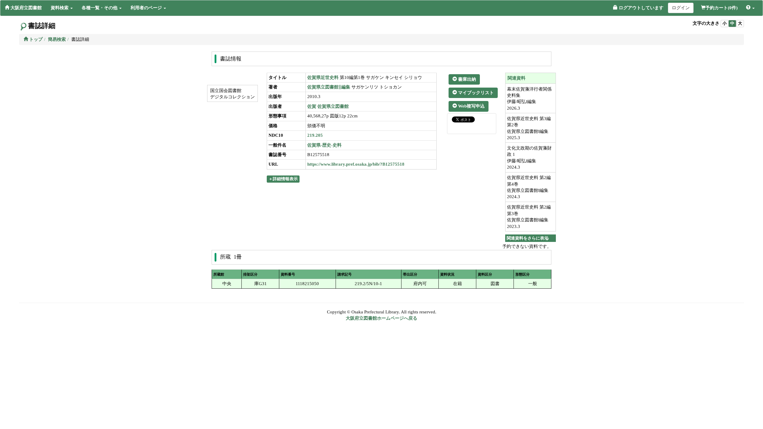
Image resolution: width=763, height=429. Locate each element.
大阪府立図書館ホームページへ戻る (381, 318)
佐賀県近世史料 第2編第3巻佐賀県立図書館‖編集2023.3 (529, 217)
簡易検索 (57, 39)
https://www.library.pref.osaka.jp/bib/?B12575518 (355, 164)
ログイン (681, 7)
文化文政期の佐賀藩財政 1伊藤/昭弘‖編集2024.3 (529, 158)
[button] (61, 7)
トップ (35, 39)
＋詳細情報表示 (283, 179)
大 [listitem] (740, 23)
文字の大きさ (706, 23)
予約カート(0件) (721, 7)
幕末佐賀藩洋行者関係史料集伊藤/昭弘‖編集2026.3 (529, 99)
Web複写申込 (471, 106)
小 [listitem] (724, 23)
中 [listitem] (732, 23)
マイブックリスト (475, 92)
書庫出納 (466, 79)
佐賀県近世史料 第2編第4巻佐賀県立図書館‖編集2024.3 (529, 187)
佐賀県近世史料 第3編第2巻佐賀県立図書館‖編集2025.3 (529, 128)
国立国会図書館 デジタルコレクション (232, 93)
